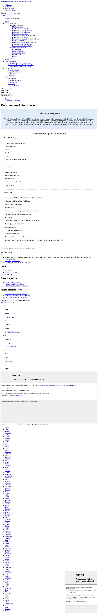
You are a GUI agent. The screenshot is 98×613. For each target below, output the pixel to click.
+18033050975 (9, 361)
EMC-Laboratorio (17, 27)
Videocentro (12, 73)
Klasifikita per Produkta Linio (17, 47)
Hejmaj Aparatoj (17, 54)
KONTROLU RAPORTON (11, 13)
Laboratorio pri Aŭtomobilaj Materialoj (24, 42)
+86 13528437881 (10, 347)
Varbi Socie (15, 85)
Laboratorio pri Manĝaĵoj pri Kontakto (24, 35)
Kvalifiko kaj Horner (14, 80)
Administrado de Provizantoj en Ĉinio (19, 63)
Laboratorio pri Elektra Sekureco (22, 30)
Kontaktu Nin (12, 82)
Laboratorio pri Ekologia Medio (21, 46)
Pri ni (6, 77)
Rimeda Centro (9, 68)
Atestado (11, 58)
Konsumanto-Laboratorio (20, 34)
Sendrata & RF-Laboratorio (20, 28)
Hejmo (7, 22)
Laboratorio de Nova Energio (21, 32)
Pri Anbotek (12, 78)
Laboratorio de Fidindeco (20, 37)
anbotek (30, 1)
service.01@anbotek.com (8, 1)
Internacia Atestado (18, 40)
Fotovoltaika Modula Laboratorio (22, 44)
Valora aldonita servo (11, 61)
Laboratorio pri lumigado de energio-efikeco (25, 39)
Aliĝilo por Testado (14, 72)
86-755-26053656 (21, 1)
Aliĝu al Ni (11, 84)
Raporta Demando (14, 70)
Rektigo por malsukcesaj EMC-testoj (19, 66)
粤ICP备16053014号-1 (8, 302)
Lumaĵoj (14, 56)
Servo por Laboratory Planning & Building (21, 65)
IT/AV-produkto (17, 49)
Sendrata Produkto (17, 51)
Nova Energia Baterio (18, 53)
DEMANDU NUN (8, 252)
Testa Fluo (11, 75)
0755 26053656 (9, 317)
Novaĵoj (7, 59)
